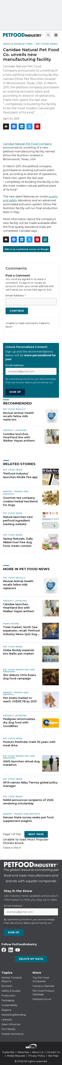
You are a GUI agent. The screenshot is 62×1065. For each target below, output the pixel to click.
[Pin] (37, 126)
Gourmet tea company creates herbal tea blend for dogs (20, 501)
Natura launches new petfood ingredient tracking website (18, 520)
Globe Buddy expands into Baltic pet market (18, 652)
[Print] (6, 126)
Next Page (36, 834)
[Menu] (56, 35)
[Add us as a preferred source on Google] (45, 239)
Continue (17, 310)
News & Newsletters (18, 43)
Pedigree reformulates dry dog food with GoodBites (19, 722)
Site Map (53, 1055)
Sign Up (15, 392)
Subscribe (8, 1052)
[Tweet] (29, 126)
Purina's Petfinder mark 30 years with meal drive (29, 743)
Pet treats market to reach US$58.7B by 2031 (20, 699)
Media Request (16, 1055)
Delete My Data (31, 959)
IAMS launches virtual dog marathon (21, 763)
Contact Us (53, 1052)
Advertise (23, 1052)
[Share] (14, 126)
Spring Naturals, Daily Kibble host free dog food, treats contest (18, 542)
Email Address (16, 295)
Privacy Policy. (13, 385)
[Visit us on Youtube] (17, 949)
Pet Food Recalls (14, 409)
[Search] (48, 35)
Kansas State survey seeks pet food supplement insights (28, 819)
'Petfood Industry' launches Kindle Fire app (20, 475)
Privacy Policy (36, 1055)
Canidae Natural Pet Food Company (27, 143)
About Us (37, 1052)
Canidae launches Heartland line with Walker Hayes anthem (19, 437)
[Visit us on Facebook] (4, 949)
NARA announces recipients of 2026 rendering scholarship (28, 801)
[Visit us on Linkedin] (10, 949)
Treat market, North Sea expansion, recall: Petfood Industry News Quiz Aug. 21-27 (21, 631)
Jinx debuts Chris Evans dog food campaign (19, 676)
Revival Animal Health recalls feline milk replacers (18, 416)
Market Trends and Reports (16, 693)
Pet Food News (47, 43)
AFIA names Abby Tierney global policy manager (30, 784)
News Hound (11, 623)
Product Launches (15, 430)
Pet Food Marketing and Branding (19, 670)
